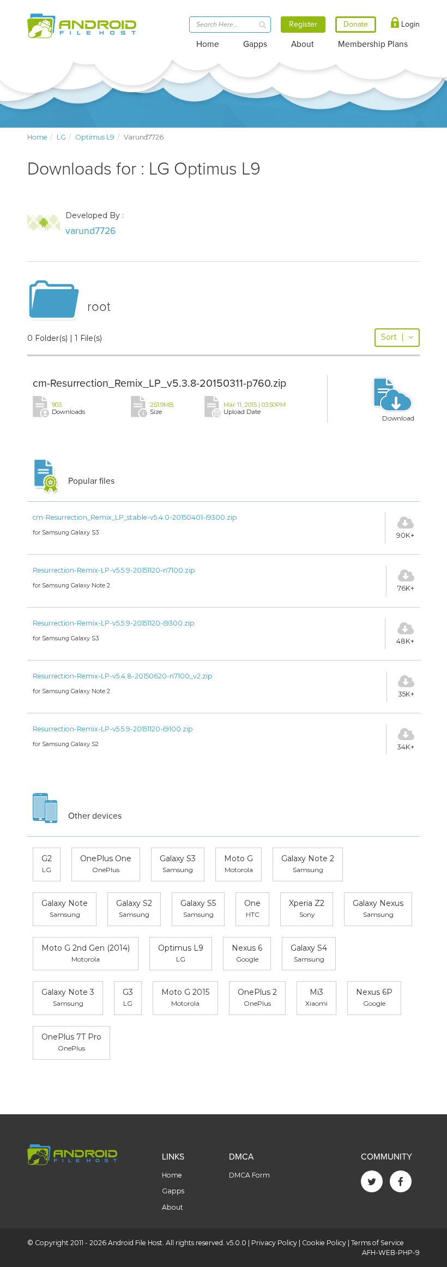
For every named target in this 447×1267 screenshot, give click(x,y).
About (302, 44)
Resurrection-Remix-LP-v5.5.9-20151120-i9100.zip (113, 729)
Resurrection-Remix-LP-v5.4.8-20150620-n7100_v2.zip (123, 676)
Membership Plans (373, 44)
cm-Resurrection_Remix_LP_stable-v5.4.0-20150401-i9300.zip (135, 517)
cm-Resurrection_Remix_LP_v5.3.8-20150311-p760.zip (159, 383)
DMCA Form (249, 1175)
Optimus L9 (94, 137)
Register (303, 24)
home (37, 137)
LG (61, 137)
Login (409, 24)
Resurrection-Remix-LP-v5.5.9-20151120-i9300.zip (114, 623)
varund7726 (90, 231)
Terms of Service (377, 1243)
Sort (392, 337)
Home (207, 44)
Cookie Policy (324, 1243)
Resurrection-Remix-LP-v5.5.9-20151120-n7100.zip (114, 570)
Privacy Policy (274, 1243)
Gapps (255, 44)
